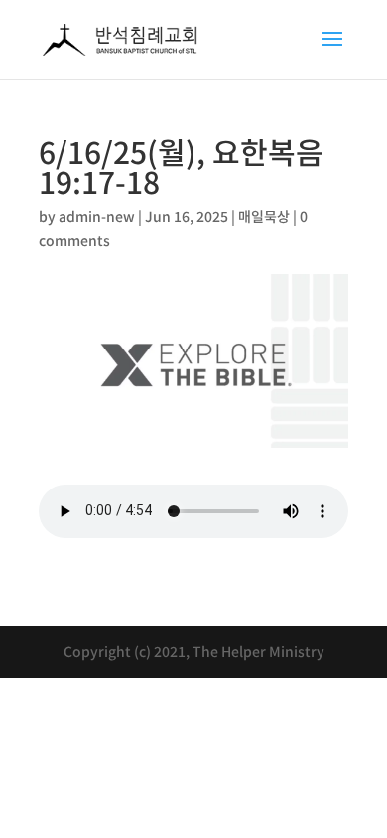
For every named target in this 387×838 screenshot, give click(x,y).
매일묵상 (264, 216)
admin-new (97, 216)
